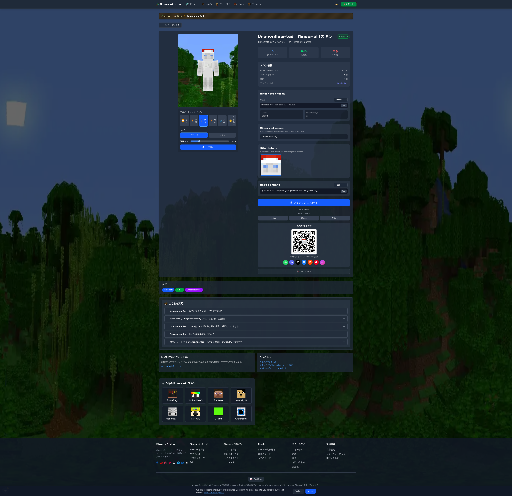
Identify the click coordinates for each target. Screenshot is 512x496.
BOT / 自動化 (332, 458)
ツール (255, 4)
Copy (343, 105)
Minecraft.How (170, 4)
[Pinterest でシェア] (316, 262)
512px (334, 218)
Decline (298, 491)
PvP (192, 462)
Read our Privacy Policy (214, 492)
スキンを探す (230, 449)
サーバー (194, 4)
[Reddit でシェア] (310, 262)
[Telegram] (178, 462)
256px (304, 218)
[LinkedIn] (182, 462)
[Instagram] (165, 462)
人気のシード (264, 458)
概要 (294, 458)
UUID (262, 100)
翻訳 (294, 453)
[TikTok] (170, 462)
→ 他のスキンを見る (268, 361)
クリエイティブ (197, 458)
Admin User (342, 83)
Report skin (304, 271)
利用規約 (330, 449)
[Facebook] (157, 462)
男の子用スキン (231, 453)
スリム (222, 135)
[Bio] (187, 462)
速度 (184, 141)
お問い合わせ (298, 462)
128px (273, 218)
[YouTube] (161, 462)
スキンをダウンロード (306, 202)
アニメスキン (230, 462)
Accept (311, 491)
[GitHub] (174, 462)
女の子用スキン (231, 458)
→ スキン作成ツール (171, 366)
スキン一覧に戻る (171, 25)
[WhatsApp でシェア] (285, 262)
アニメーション (191, 112)
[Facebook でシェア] (304, 262)
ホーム (167, 16)
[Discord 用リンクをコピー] (291, 262)
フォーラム (225, 4)
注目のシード (264, 453)
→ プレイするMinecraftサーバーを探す (276, 365)
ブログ (241, 4)
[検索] (336, 4)
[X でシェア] (297, 262)
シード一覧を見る (266, 449)
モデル (183, 129)
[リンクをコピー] (322, 262)
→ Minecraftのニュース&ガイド (273, 368)
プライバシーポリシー (337, 453)
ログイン (350, 4)
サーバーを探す (197, 449)
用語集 (295, 466)
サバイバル (195, 453)
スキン (209, 4)
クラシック (194, 135)
